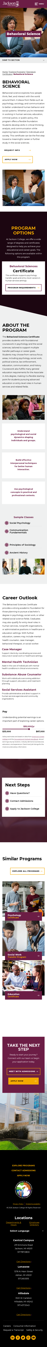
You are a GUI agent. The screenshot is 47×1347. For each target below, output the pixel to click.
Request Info (12, 150)
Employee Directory (34, 1223)
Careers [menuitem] (7, 1326)
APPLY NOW (17, 1081)
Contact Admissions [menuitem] (23, 1170)
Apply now (11, 159)
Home (5, 72)
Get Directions (24, 1261)
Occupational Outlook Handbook (26, 739)
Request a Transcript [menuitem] (13, 1330)
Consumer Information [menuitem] (24, 1326)
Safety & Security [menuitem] (34, 1330)
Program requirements (22, 288)
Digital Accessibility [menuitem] (33, 1204)
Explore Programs (17, 72)
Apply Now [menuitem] (23, 1176)
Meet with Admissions (22, 1071)
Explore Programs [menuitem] (23, 1166)
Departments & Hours (13, 1223)
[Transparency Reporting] (23, 1190)
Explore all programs (25, 871)
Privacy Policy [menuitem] (18, 1204)
